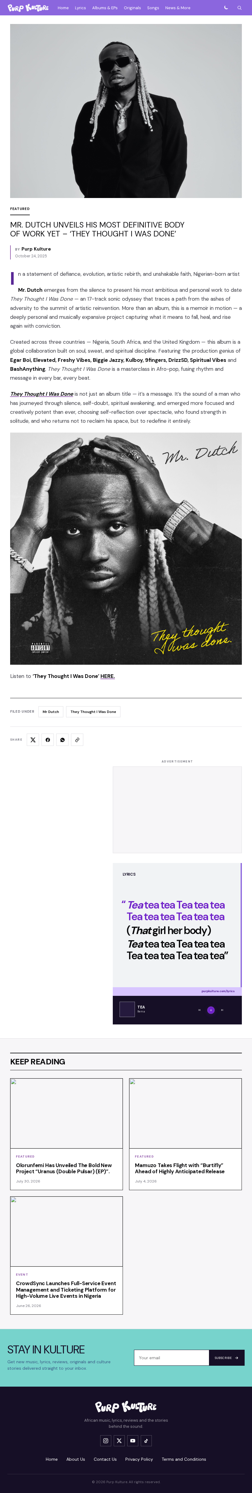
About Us (75, 1459)
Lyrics (80, 7)
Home (63, 7)
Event (22, 1275)
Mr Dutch (51, 711)
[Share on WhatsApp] (62, 740)
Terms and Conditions (184, 1459)
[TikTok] (146, 1440)
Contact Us (105, 1459)
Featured (20, 209)
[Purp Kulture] (28, 7)
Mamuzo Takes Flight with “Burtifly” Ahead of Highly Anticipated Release (180, 1168)
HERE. (107, 676)
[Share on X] (33, 740)
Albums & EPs (105, 7)
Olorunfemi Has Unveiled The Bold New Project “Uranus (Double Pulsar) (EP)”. (64, 1168)
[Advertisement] (177, 810)
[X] (119, 1440)
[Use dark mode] (226, 7)
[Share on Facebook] (47, 740)
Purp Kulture (36, 249)
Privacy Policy (139, 1459)
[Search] (239, 7)
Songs (153, 7)
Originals (132, 7)
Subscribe (223, 1358)
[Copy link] (77, 740)
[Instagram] (105, 1440)
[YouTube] (132, 1440)
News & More (178, 7)
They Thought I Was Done (93, 711)
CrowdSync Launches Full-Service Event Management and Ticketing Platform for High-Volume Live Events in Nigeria (66, 1289)
